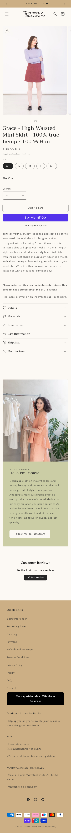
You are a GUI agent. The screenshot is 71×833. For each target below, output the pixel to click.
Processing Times (48, 296)
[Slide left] (28, 121)
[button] (7, 14)
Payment (12, 642)
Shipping (6, 154)
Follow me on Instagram (30, 533)
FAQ (9, 680)
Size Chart (9, 178)
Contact (11, 688)
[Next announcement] (64, 4)
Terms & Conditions (18, 657)
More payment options (35, 226)
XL (51, 166)
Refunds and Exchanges (20, 649)
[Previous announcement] (6, 4)
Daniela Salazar (30, 827)
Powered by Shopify (47, 827)
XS (7, 166)
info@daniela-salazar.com (22, 786)
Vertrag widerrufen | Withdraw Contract (35, 698)
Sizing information (17, 619)
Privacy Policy (14, 665)
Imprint (11, 673)
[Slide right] (43, 121)
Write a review (35, 577)
